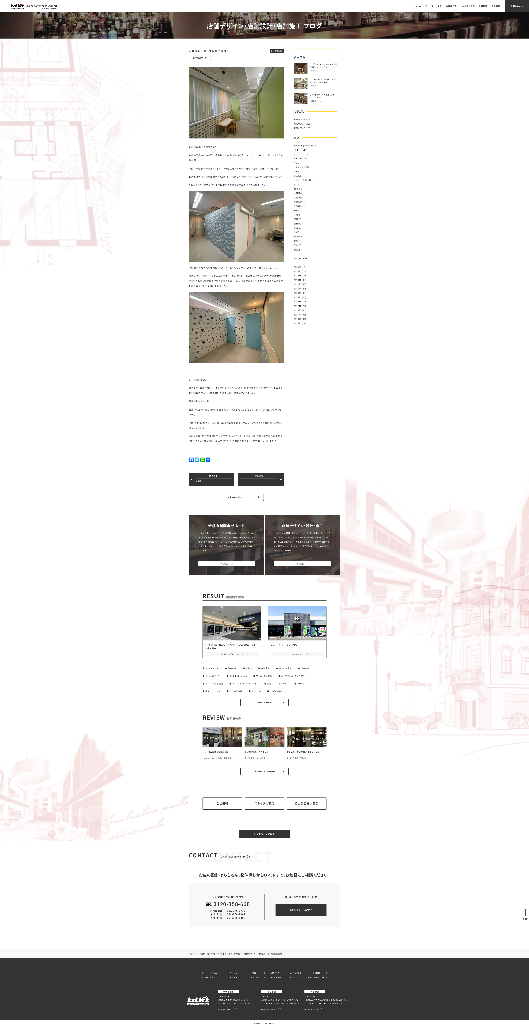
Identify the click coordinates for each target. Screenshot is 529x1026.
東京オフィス (300, 128)
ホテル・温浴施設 (264, 675)
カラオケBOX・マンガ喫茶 (293, 675)
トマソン (297, 184)
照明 (296, 223)
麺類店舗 (265, 668)
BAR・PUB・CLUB (238, 675)
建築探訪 (298, 201)
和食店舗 (232, 668)
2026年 (297, 267)
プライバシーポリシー (316, 977)
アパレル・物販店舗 (214, 683)
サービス (429, 6)
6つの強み (213, 973)
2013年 (297, 323)
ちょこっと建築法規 (302, 180)
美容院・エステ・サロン (277, 683)
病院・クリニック (212, 691)
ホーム (418, 6)
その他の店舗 (276, 691)
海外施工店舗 (236, 691)
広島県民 (298, 197)
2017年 (297, 306)
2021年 (297, 288)
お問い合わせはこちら (301, 910)
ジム (296, 175)
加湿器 (297, 188)
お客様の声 (451, 6)
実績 (440, 6)
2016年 (297, 310)
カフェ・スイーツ (212, 675)
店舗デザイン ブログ (212, 977)
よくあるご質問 (468, 6)
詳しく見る (225, 564)
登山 (296, 227)
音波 (296, 245)
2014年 (297, 319)
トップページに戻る (264, 834)
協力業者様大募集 (307, 803)
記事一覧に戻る (234, 497)
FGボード (298, 149)
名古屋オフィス (200, 58)
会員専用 (496, 6)
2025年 (297, 271)
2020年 (297, 293)
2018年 (297, 301)
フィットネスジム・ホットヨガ (245, 683)
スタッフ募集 (254, 977)
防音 (296, 241)
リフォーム (256, 691)
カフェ (296, 162)
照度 (296, 219)
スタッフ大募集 (264, 803)
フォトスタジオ (212, 668)
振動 (296, 210)
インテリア (298, 154)
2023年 (297, 280)
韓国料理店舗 (285, 668)
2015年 (297, 314)
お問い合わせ (517, 6)
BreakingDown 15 (304, 145)
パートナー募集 (275, 977)
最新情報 (233, 977)
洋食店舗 (305, 668)
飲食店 (297, 249)
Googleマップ (225, 1009)
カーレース (299, 158)
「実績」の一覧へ (264, 702)
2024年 (297, 275)
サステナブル (300, 167)
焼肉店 (249, 668)
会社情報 (483, 6)
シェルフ (297, 171)
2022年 (297, 284)
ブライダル (302, 683)
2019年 (297, 297)
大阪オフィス (300, 123)
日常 (296, 214)
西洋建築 (298, 236)
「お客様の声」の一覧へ (264, 771)
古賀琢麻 (298, 193)
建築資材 (298, 206)
